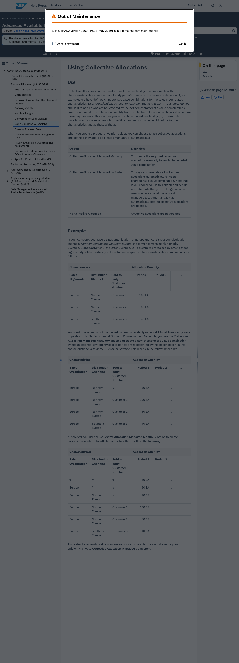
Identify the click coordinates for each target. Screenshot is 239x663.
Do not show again (67, 43)
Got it (182, 43)
